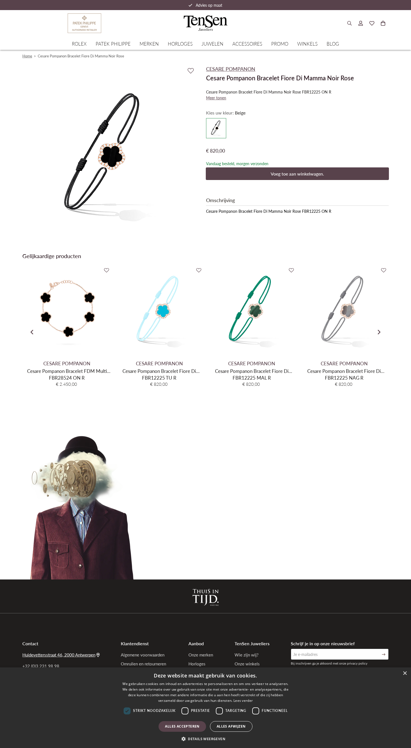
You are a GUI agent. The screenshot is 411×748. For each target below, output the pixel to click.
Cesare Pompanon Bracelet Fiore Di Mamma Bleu (159, 371)
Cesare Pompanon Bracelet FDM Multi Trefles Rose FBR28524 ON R (67, 371)
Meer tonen (216, 97)
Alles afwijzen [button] (231, 726)
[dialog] (205, 707)
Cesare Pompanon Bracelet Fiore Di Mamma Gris (344, 371)
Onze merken (200, 655)
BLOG (333, 43)
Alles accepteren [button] (182, 726)
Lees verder (243, 700)
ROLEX (79, 43)
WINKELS (307, 43)
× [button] (405, 673)
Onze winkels (247, 664)
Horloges (197, 664)
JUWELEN (212, 43)
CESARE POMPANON (66, 363)
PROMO (279, 43)
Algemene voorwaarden (142, 655)
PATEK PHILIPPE (113, 43)
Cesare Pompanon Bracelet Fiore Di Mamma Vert (252, 371)
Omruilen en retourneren (143, 664)
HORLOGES (180, 43)
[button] (205, 738)
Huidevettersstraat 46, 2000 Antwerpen (58, 655)
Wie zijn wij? (247, 655)
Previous (32, 332)
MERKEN (149, 43)
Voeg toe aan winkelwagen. (297, 173)
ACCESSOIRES (247, 43)
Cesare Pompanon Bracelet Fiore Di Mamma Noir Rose (81, 56)
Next (379, 332)
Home (27, 56)
